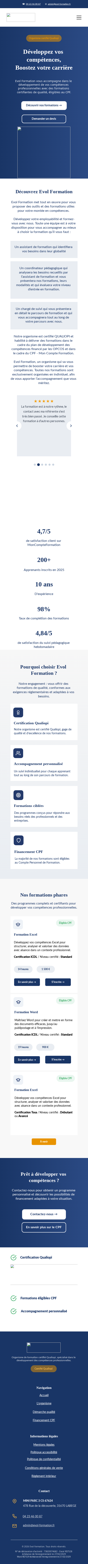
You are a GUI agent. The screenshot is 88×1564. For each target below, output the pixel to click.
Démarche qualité (44, 1412)
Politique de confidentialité (44, 1459)
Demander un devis (44, 118)
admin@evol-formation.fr (59, 4)
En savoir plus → (27, 1060)
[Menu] (79, 17)
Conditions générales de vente (44, 1468)
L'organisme (44, 1403)
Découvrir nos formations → (44, 105)
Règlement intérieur (44, 1476)
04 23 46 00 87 (33, 4)
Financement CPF (44, 1420)
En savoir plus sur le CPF (44, 1227)
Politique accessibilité (43, 1452)
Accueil (44, 1395)
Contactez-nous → (44, 1214)
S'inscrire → (58, 982)
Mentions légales (43, 1444)
